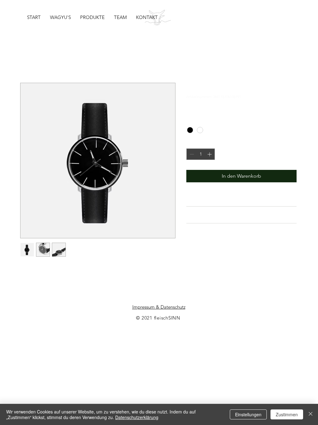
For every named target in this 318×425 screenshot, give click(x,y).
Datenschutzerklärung (136, 417)
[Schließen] (310, 414)
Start (25, 60)
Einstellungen (248, 414)
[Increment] (210, 154)
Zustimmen (287, 414)
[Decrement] (191, 154)
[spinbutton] (200, 154)
